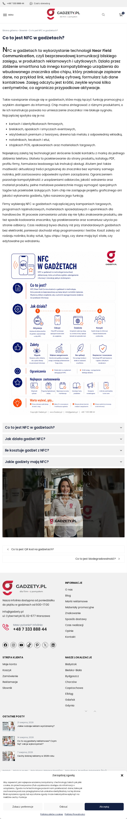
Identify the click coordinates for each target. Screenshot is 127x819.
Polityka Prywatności (75, 814)
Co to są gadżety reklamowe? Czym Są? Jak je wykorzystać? (37, 742)
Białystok (71, 664)
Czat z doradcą (42, 3)
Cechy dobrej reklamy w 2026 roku (35, 755)
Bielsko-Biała (73, 670)
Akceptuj (104, 806)
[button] (122, 775)
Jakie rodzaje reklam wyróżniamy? (36, 726)
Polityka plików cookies (51, 814)
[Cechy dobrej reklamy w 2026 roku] (8, 756)
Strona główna (10, 30)
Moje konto (9, 664)
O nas (69, 589)
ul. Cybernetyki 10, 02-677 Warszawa (26, 616)
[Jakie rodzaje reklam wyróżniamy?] (8, 726)
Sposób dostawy (76, 619)
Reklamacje (10, 682)
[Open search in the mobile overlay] (103, 15)
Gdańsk (70, 700)
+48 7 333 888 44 (15, 3)
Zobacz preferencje (22, 806)
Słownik (23, 30)
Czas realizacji (74, 625)
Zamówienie (10, 676)
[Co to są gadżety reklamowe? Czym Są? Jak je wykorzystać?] (8, 741)
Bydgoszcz (72, 676)
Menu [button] (11, 14)
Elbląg (69, 694)
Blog (68, 595)
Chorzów (71, 682)
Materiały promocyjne (79, 607)
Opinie (69, 631)
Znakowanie (73, 613)
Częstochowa (74, 688)
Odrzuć (64, 806)
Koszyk (123, 13)
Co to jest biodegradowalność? (95, 559)
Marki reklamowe (76, 601)
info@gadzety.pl (12, 612)
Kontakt (70, 637)
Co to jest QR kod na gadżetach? (32, 549)
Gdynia (69, 705)
